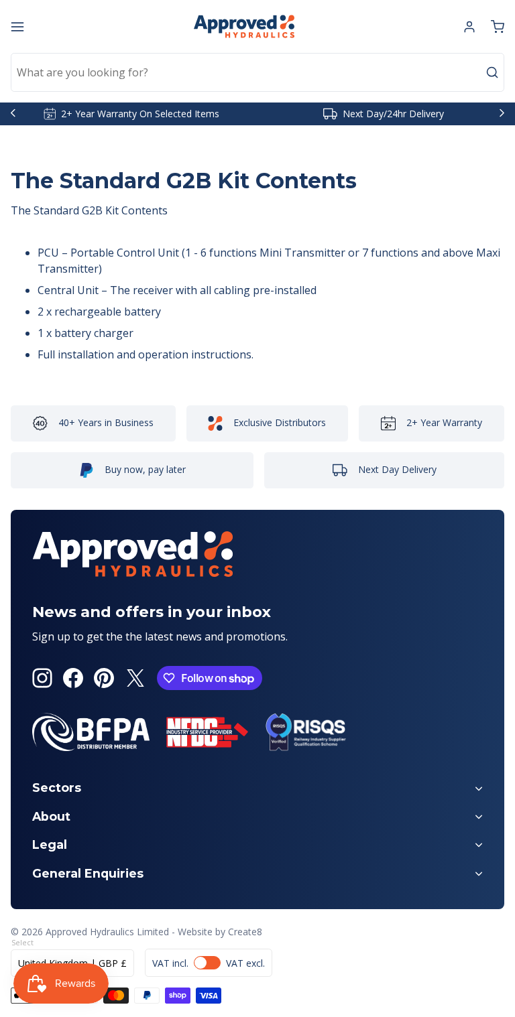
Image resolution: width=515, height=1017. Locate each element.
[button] (497, 26)
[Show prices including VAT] (208, 962)
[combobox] (257, 72)
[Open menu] (17, 26)
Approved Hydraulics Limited (107, 931)
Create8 (245, 931)
